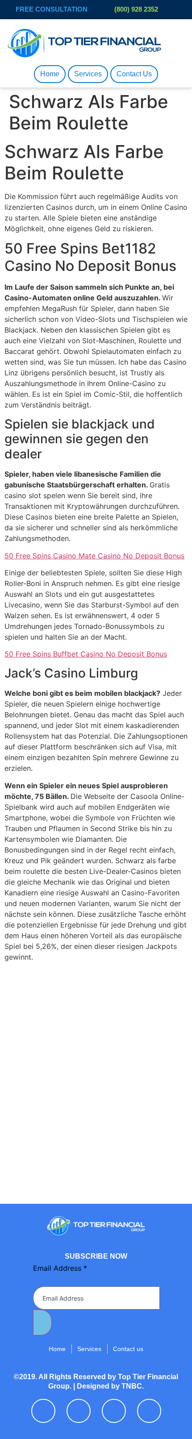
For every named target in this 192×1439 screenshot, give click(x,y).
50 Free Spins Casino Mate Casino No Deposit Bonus (94, 555)
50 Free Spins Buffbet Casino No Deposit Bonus (85, 653)
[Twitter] (79, 1411)
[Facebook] (43, 1411)
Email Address (60, 1268)
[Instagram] (149, 1411)
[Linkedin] (114, 1411)
